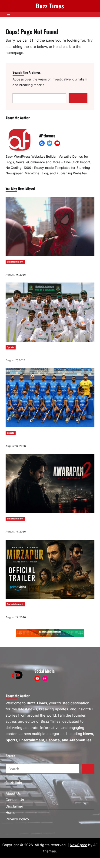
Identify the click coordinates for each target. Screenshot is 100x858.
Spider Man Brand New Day (23, 268)
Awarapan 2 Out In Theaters (23, 525)
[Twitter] (49, 143)
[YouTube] (57, 143)
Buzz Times (50, 5)
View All (89, 189)
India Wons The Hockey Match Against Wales (34, 439)
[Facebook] (42, 143)
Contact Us (15, 800)
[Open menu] (8, 14)
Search (78, 98)
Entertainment (15, 261)
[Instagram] (45, 678)
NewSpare (78, 845)
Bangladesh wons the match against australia (34, 353)
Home (10, 812)
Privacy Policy (17, 819)
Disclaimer (14, 806)
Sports (10, 347)
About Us (13, 793)
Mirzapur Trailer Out (18, 610)
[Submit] (88, 769)
